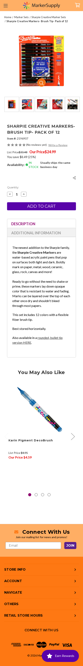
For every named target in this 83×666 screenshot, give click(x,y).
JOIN (70, 545)
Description (23, 224)
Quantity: (13, 187)
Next (73, 436)
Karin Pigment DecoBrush (30, 440)
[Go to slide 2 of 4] (36, 494)
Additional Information (36, 233)
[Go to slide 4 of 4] (49, 494)
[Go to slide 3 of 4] (42, 494)
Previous (6, 436)
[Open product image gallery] (41, 82)
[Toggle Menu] (5, 5)
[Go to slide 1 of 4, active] (29, 494)
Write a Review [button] (57, 145)
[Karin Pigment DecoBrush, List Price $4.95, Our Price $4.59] (39, 409)
